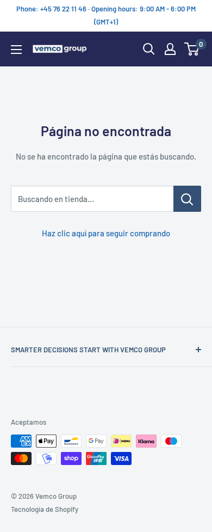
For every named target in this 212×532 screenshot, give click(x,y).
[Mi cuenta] (170, 49)
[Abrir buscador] (149, 49)
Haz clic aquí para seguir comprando (106, 233)
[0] (192, 49)
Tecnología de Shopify (44, 509)
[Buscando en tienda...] (187, 199)
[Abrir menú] (16, 49)
